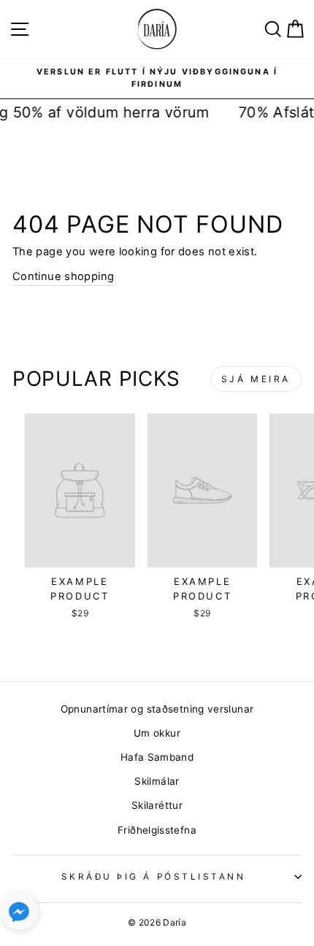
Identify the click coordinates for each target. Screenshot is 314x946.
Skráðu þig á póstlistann (153, 877)
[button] (19, 914)
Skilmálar (156, 781)
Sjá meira (256, 378)
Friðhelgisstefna (157, 830)
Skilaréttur (157, 805)
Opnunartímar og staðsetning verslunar (157, 709)
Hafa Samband (157, 757)
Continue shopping (63, 276)
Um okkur (157, 733)
